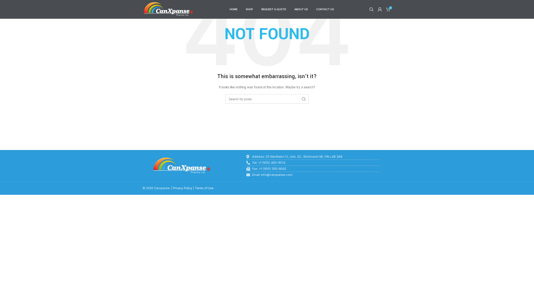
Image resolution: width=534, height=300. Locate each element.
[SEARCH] (304, 99)
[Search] (371, 9)
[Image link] (182, 165)
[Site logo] (168, 9)
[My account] (380, 9)
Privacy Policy (182, 188)
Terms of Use (204, 188)
